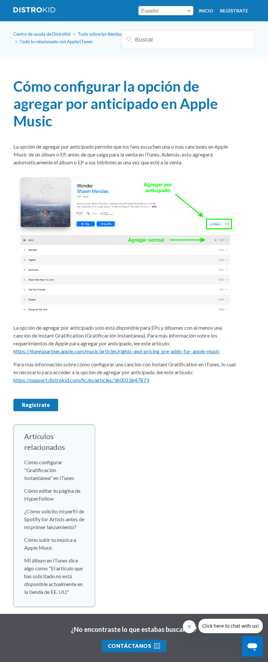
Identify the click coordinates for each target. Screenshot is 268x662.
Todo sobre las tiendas (100, 34)
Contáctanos (129, 646)
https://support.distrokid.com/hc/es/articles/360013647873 (81, 380)
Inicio (206, 10)
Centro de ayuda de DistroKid (42, 34)
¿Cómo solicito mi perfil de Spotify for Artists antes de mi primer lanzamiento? (54, 519)
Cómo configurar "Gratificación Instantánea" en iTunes (49, 470)
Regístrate (234, 10)
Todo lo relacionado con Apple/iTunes (56, 41)
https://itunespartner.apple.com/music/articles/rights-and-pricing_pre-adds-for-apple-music (116, 351)
